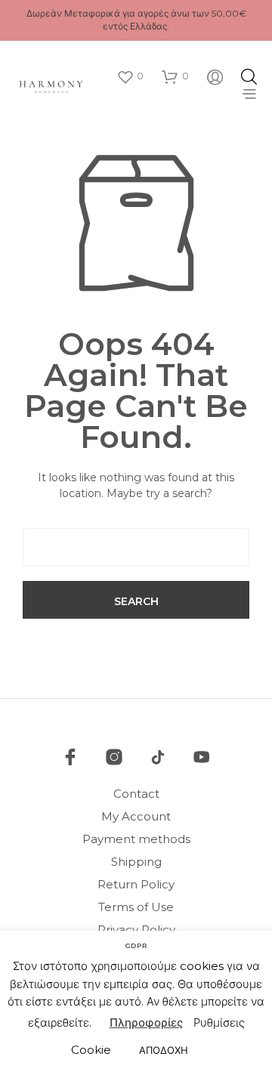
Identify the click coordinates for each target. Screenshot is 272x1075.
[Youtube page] (202, 757)
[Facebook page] (70, 757)
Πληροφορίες (146, 1022)
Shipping (136, 861)
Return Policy (136, 884)
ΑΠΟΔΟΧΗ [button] (163, 1050)
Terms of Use (136, 907)
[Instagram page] (114, 757)
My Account (136, 816)
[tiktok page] (158, 757)
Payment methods (136, 839)
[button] (130, 76)
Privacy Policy (136, 929)
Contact (136, 793)
